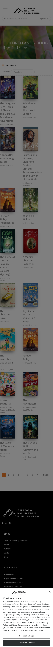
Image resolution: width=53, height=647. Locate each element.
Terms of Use (32, 622)
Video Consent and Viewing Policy (26, 625)
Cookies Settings (26, 636)
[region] (26, 617)
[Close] (50, 592)
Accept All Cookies (26, 642)
